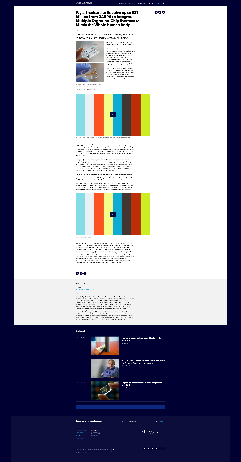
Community (87, 269)
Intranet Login (79, 438)
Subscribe (162, 421)
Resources (78, 437)
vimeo (156, 448)
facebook (159, 448)
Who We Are (122, 3)
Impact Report (79, 432)
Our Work (131, 3)
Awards (81, 269)
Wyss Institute (84, 2)
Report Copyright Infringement (108, 451)
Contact (78, 435)
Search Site (163, 3)
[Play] (113, 115)
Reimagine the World (81, 430)
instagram (148, 448)
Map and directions (95, 435)
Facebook (163, 12)
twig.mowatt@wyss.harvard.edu (85, 289)
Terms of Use (79, 451)
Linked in (156, 12)
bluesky (152, 448)
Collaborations (141, 3)
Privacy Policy (86, 451)
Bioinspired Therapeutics (100, 269)
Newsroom (151, 3)
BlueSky (159, 12)
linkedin (144, 448)
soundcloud (163, 448)
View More (120, 407)
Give (158, 3)
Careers (78, 433)
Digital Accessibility (94, 451)
